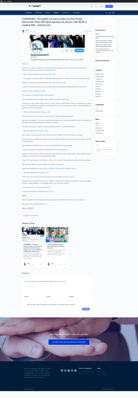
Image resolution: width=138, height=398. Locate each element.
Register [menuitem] (10, 1)
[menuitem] (1, 1)
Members (56, 12)
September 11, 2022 (56, 265)
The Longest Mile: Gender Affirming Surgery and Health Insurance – (56, 246)
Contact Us (65, 12)
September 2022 (99, 81)
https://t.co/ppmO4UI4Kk (48, 70)
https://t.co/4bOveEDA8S (46, 95)
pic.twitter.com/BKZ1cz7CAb (67, 168)
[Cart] (96, 6)
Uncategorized (34, 215)
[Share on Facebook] (29, 208)
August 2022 (98, 84)
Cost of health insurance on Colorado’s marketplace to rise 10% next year (104, 50)
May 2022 (97, 91)
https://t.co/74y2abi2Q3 (35, 108)
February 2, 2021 (45, 112)
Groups (47, 12)
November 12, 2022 (31, 32)
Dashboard (28, 12)
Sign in (102, 6)
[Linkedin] (113, 13)
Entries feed (98, 128)
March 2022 (98, 96)
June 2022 (98, 89)
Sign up (109, 6)
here (45, 204)
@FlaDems (25, 82)
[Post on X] (32, 208)
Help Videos (76, 12)
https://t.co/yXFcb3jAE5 (77, 200)
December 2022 (99, 74)
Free (96, 108)
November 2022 (99, 76)
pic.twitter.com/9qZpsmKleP (59, 149)
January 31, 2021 (51, 74)
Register (97, 123)
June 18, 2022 (30, 265)
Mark (27, 30)
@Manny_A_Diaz (36, 120)
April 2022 (97, 94)
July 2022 (97, 86)
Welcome (97, 34)
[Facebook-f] (107, 13)
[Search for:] (104, 20)
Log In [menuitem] (4, 1)
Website (71, 296)
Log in (97, 125)
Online (97, 144)
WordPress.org (99, 133)
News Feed (38, 12)
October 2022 (99, 79)
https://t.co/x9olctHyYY (43, 187)
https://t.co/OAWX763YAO (50, 168)
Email (49, 296)
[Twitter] (110, 13)
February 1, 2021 (43, 131)
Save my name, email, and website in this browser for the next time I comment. (51, 304)
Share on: (25, 208)
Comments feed (99, 130)
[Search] (91, 6)
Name (26, 296)
